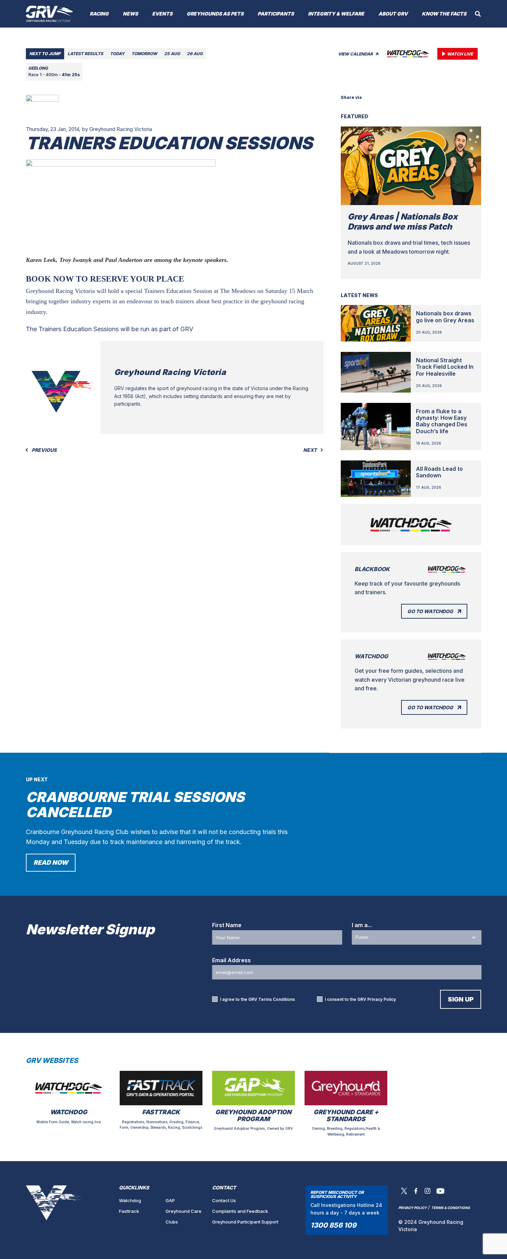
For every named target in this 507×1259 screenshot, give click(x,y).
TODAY (117, 53)
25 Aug (172, 53)
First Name (226, 925)
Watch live (460, 54)
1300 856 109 (333, 1225)
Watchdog (130, 1200)
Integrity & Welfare (336, 14)
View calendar (356, 54)
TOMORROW (144, 53)
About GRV (393, 14)
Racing (99, 14)
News (130, 14)
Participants (276, 14)
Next (310, 450)
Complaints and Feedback (240, 1211)
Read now (50, 862)
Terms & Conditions (450, 1208)
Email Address (231, 960)
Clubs (172, 1222)
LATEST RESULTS (85, 53)
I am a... (362, 925)
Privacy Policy (381, 999)
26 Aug (195, 53)
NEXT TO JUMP (45, 53)
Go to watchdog (430, 611)
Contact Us (224, 1200)
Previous (44, 450)
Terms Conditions (276, 999)
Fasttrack (129, 1211)
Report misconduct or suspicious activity (337, 1194)
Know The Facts (444, 14)
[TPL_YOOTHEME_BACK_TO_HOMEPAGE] (49, 14)
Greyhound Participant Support (245, 1222)
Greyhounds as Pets (215, 14)
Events (162, 14)
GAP (170, 1200)
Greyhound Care (183, 1211)
